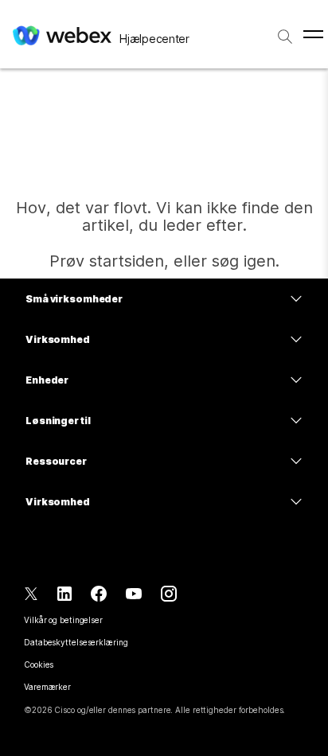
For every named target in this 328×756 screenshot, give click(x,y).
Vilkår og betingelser (63, 620)
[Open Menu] (313, 34)
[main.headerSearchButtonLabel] (285, 31)
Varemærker (47, 687)
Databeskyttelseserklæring (76, 642)
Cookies (38, 664)
